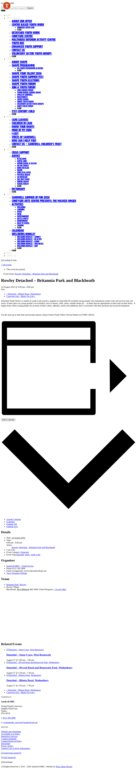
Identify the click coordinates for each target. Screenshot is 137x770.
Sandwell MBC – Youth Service (20, 566)
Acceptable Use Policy (10, 734)
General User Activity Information (15, 748)
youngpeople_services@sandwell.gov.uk (20, 722)
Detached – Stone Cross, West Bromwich (28, 654)
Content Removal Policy (11, 741)
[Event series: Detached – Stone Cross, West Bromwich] (35, 660)
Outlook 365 (11, 524)
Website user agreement (11, 731)
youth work (35, 555)
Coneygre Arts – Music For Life (20, 296)
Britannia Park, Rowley (16, 584)
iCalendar (10, 522)
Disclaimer (5, 743)
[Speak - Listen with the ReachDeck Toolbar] (6, 5)
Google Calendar (13, 519)
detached (20, 555)
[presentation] (25, 650)
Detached (25, 552)
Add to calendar (8, 420)
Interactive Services (9, 736)
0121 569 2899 (9, 718)
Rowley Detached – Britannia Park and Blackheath (33, 547)
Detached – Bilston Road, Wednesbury (23, 294)
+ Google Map (59, 589)
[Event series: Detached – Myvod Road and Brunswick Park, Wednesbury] (35, 673)
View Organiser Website (16, 573)
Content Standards (9, 739)
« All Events (6, 265)
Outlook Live (12, 526)
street (27, 555)
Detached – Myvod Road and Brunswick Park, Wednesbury (39, 667)
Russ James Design (64, 766)
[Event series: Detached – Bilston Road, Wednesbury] (35, 685)
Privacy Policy (7, 746)
